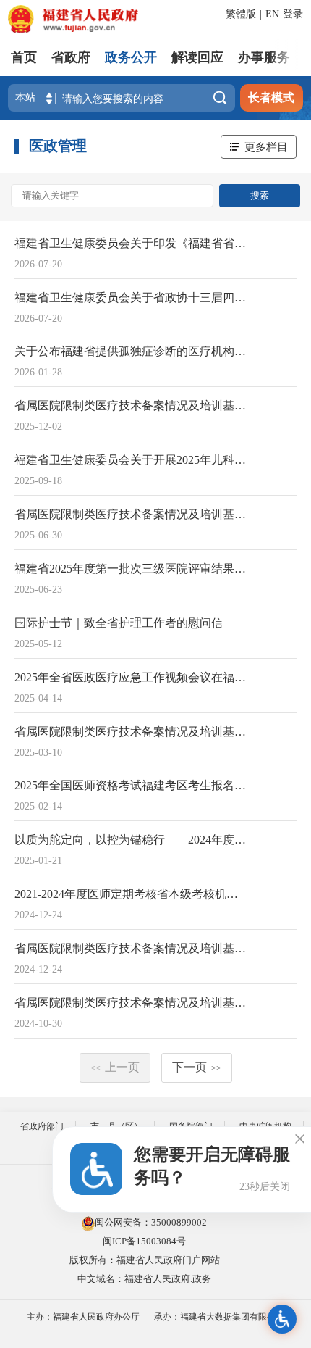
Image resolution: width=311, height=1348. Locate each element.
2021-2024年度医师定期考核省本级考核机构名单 (131, 894)
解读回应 (197, 57)
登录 (293, 14)
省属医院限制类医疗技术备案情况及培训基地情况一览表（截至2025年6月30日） (131, 514)
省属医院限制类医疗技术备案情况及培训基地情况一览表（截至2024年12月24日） (131, 948)
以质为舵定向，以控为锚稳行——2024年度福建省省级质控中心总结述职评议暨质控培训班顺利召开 (131, 839)
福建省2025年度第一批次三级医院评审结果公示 (131, 568)
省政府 (70, 57)
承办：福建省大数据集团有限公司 (219, 1317)
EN (272, 14)
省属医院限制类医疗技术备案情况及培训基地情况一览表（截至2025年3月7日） (131, 731)
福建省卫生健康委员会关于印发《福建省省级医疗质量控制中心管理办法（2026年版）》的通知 (131, 243)
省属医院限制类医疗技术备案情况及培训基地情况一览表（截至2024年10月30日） (131, 1003)
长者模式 (271, 97)
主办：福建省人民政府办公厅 (83, 1317)
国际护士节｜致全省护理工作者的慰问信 (118, 623)
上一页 (115, 1067)
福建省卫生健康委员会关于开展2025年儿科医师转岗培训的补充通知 (131, 460)
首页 (24, 57)
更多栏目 (266, 147)
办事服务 (264, 57)
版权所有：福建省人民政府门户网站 (144, 1260)
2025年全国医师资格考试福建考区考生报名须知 (131, 785)
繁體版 (241, 14)
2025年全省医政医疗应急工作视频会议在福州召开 (131, 677)
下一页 (196, 1067)
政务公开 (131, 57)
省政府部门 (42, 1126)
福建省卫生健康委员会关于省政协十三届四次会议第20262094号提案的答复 (131, 297)
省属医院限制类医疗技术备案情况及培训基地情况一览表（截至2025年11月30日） (131, 405)
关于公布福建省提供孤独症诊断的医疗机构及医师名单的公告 (131, 351)
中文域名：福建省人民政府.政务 (144, 1278)
